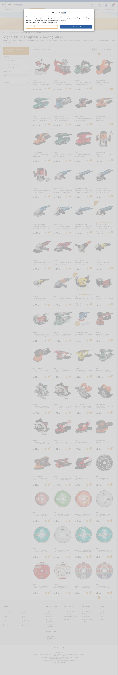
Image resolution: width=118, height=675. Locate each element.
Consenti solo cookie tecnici (42, 27)
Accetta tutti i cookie (76, 27)
